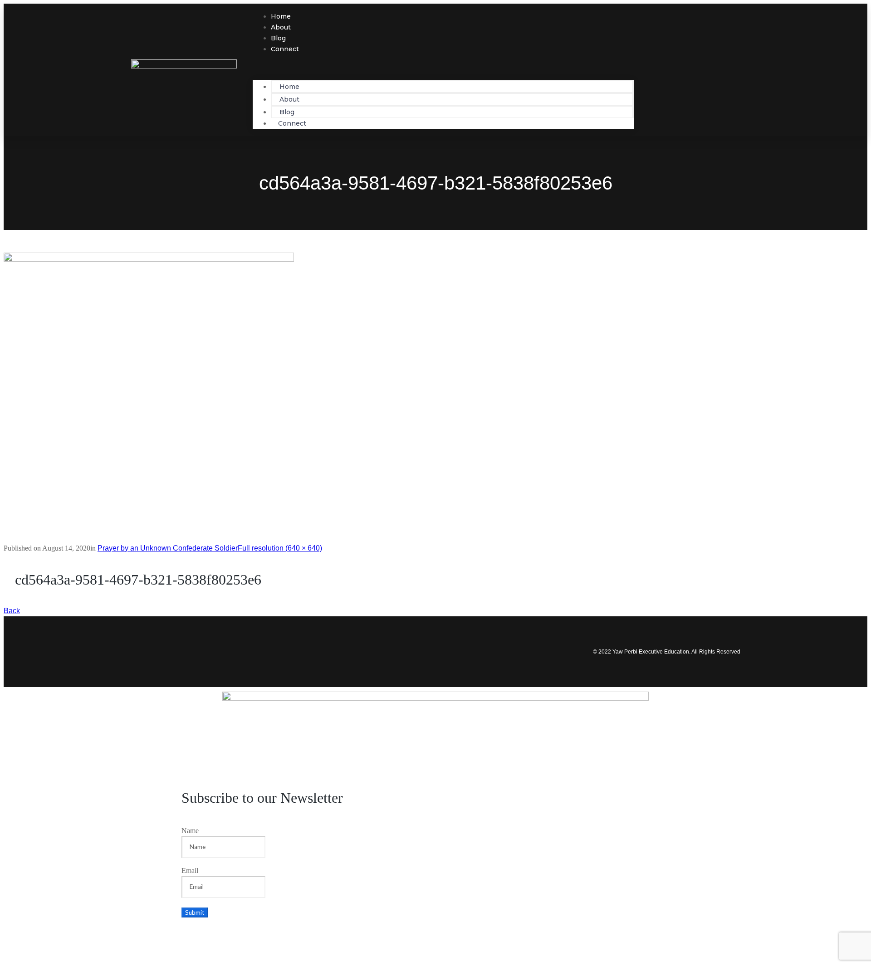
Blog (286, 112)
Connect (285, 49)
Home (289, 87)
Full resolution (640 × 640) (280, 548)
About (289, 99)
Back (12, 611)
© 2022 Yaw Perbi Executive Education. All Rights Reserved (666, 652)
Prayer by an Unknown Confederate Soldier (168, 548)
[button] (443, 67)
